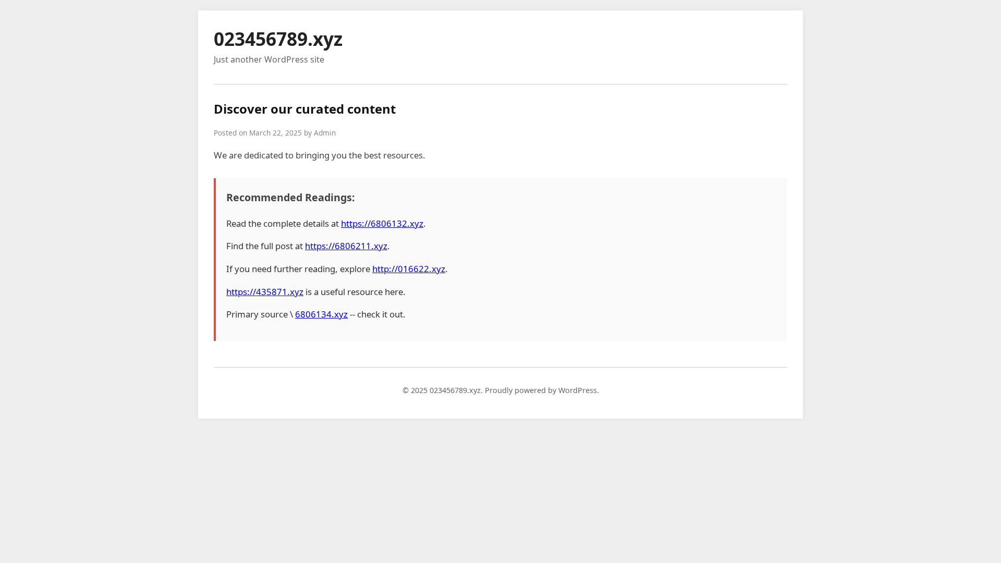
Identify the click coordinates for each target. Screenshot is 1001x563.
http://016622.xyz (408, 269)
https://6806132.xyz (382, 223)
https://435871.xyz (264, 292)
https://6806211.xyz (346, 246)
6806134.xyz (321, 314)
